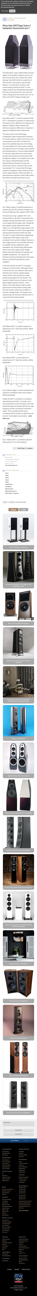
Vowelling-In (8, 486)
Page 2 (7, 475)
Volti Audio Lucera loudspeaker (18, 1001)
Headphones (22, 1170)
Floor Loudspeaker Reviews (16, 19)
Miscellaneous (22, 1172)
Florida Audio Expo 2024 (24, 1204)
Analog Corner (5, 1220)
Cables (20, 1161)
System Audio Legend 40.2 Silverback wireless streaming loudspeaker (18, 925)
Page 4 (7, 480)
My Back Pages (5, 1208)
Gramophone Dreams (7, 1206)
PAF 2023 (21, 1208)
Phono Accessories (23, 1163)
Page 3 (7, 477)
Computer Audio (6, 1179)
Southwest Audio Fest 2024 (25, 1201)
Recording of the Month (7, 1189)
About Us (21, 1244)
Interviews (4, 1244)
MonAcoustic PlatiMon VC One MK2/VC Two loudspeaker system (18, 585)
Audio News (5, 1254)
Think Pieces (5, 1246)
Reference (4, 1241)
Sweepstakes (5, 1260)
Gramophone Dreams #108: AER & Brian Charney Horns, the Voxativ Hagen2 (18, 700)
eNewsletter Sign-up (23, 1241)
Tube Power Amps (6, 1161)
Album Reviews (5, 1192)
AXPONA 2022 (22, 1191)
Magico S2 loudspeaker (18, 738)
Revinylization (5, 1215)
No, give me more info (7, 7)
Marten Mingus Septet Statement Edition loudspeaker (18, 661)
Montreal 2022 (22, 1197)
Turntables (21, 1151)
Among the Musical (6, 1199)
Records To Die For (6, 1191)
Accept (12, 11)
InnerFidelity (22, 1182)
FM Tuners (21, 1156)
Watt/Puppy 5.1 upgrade (25, 448)
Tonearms (21, 1153)
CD (3, 1173)
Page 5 (7, 482)
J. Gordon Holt (22, 1180)
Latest (24, 509)
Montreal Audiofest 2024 (24, 1203)
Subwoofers (5, 1155)
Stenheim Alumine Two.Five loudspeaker (18, 1113)
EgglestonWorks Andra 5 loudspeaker (18, 776)
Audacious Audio (23, 1179)
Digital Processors (6, 1177)
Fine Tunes (4, 1232)
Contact (16, 1269)
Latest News (6, 1252)
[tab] (13, 509)
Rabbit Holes (5, 1210)
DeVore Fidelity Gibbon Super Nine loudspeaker (18, 887)
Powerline (21, 1165)
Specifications (9, 484)
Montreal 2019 (22, 1198)
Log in (5, 502)
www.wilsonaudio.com (11, 465)
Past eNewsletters (6, 1255)
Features (4, 1194)
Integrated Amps (6, 1167)
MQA (3, 1249)
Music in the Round (6, 1227)
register (12, 502)
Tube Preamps (5, 1160)
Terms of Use (22, 1253)
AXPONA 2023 (22, 1189)
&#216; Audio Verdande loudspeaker (18, 623)
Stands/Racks (22, 1168)
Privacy (20, 1251)
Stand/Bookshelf (6, 1153)
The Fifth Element (6, 1223)
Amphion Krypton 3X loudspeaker (18, 1075)
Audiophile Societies (23, 1239)
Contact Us (21, 1242)
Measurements (9, 489)
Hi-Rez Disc (4, 1175)
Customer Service (23, 1246)
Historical (4, 1247)
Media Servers (5, 1180)
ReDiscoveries (5, 1211)
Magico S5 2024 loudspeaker (18, 1038)
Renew (20, 1261)
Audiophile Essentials (7, 1242)
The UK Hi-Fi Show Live (24, 1247)
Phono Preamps (6, 1168)
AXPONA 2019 (22, 1193)
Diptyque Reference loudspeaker (18, 964)
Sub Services (22, 1263)
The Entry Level (5, 1228)
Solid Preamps (5, 1163)
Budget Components (23, 1177)
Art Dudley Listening (6, 1222)
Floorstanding (5, 1151)
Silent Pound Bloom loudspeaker (18, 547)
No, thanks (5, 11)
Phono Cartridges (23, 1155)
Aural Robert (5, 1203)
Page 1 (7, 473)
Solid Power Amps (6, 1165)
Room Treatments (23, 1167)
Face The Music (5, 1230)
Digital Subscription (23, 1260)
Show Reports (23, 1186)
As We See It (5, 1201)
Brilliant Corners (6, 1204)
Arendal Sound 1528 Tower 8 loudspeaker (18, 850)
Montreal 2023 (22, 1195)
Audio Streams (5, 1225)
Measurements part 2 (11, 491)
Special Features (6, 1239)
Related (13, 509)
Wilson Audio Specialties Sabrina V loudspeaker (18, 813)
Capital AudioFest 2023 (24, 1206)
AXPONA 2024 (22, 1187)
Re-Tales (4, 1213)
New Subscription (23, 1258)
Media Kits (21, 1249)
